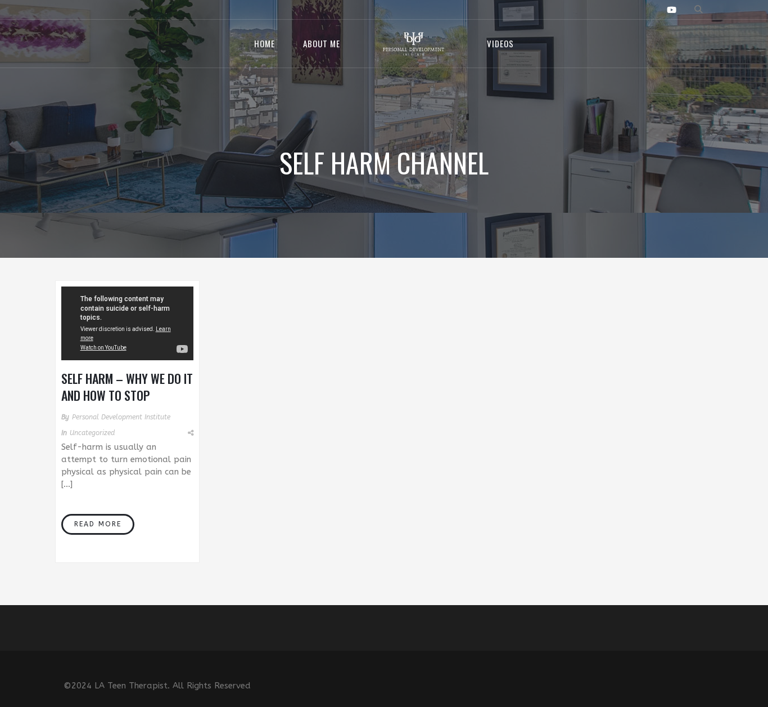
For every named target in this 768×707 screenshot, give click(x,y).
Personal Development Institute (121, 417)
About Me (321, 43)
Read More (97, 524)
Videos (500, 43)
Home (264, 43)
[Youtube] (671, 10)
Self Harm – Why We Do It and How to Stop (127, 386)
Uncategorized (92, 433)
